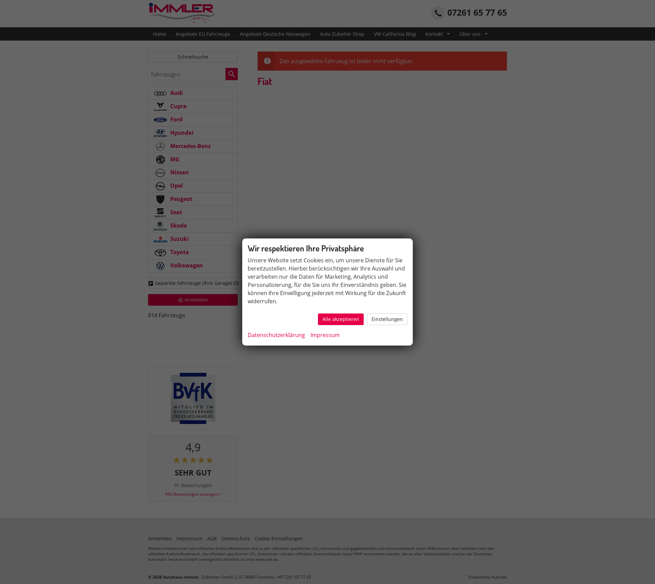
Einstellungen (387, 319)
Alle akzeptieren (340, 319)
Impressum (325, 335)
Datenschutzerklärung (276, 335)
